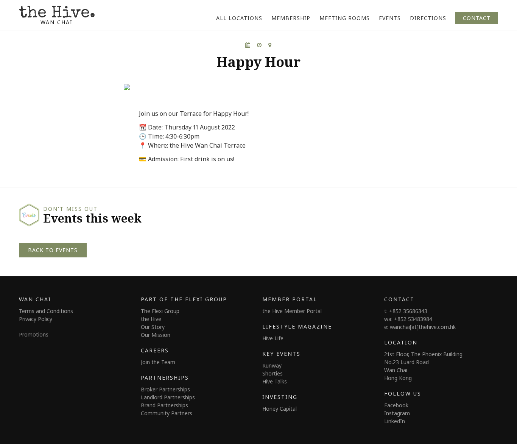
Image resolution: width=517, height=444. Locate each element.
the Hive (151, 318)
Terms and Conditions (46, 311)
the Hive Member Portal (292, 311)
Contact (477, 18)
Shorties (272, 373)
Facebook (396, 405)
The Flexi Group (160, 311)
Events (390, 18)
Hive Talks (274, 381)
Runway (272, 365)
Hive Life (272, 338)
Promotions (33, 334)
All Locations (239, 18)
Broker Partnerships (165, 389)
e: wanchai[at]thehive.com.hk (420, 326)
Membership (290, 18)
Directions (428, 18)
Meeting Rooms (344, 18)
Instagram (397, 413)
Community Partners (166, 413)
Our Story (153, 326)
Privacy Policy (35, 318)
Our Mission (155, 334)
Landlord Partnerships (168, 397)
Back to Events (53, 250)
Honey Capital (279, 408)
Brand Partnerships (164, 405)
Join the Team (158, 362)
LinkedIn (394, 421)
